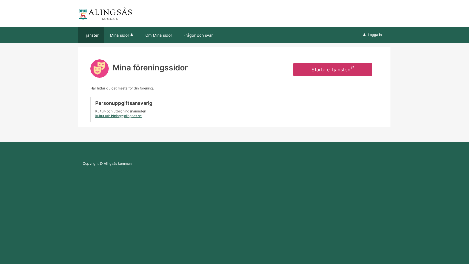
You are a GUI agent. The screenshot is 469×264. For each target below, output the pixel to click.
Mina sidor (119, 35)
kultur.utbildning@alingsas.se (118, 116)
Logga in (372, 35)
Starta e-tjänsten (331, 70)
